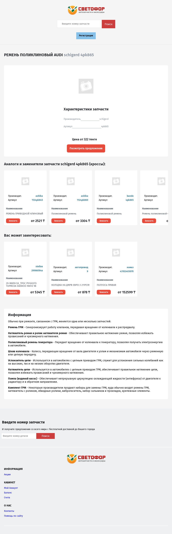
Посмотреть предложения (86, 148)
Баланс (8, 492)
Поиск (108, 24)
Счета (7, 497)
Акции (7, 474)
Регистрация (86, 35)
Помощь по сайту (13, 515)
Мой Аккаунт (11, 488)
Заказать (13, 221)
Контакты (9, 511)
